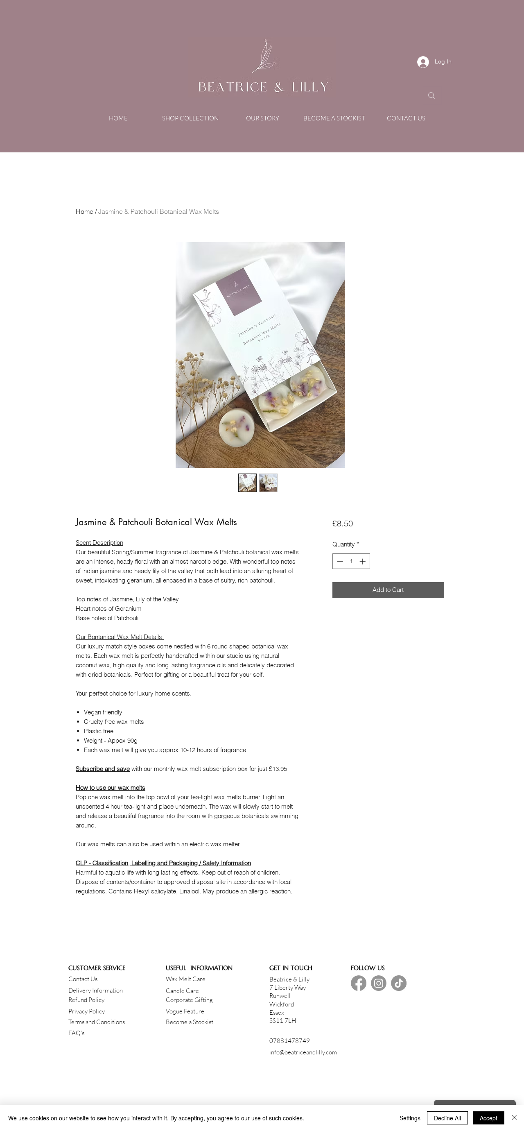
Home (84, 211)
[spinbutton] (351, 561)
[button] (190, 118)
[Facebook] (358, 983)
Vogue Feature (185, 1011)
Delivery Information (95, 990)
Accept (488, 1118)
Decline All (447, 1118)
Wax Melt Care (186, 979)
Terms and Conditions (96, 1022)
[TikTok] (399, 983)
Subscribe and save (103, 769)
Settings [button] (410, 1118)
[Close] (514, 1117)
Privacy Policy (86, 1011)
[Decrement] (339, 561)
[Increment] (363, 561)
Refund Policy (86, 1000)
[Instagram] (378, 983)
